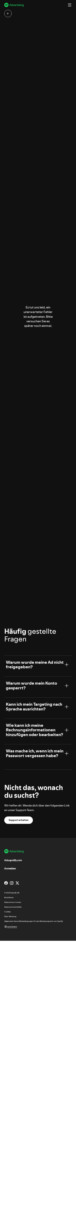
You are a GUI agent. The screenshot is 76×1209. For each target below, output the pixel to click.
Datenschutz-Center (12, 902)
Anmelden (10, 868)
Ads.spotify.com (13, 860)
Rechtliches (9, 897)
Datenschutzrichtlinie (13, 907)
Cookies (7, 912)
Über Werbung (10, 916)
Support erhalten (18, 820)
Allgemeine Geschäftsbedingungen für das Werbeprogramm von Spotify (33, 921)
